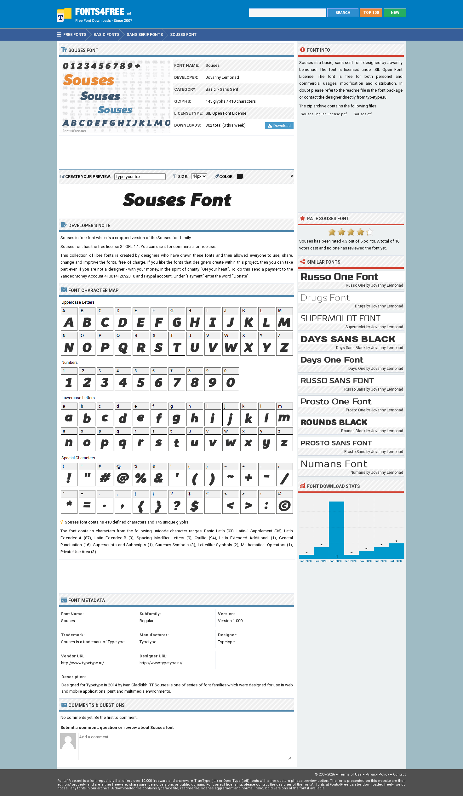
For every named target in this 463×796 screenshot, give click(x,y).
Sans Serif (229, 89)
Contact (399, 774)
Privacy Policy (377, 774)
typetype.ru (376, 97)
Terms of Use (350, 774)
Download (282, 125)
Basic (211, 89)
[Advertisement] (176, 153)
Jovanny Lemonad (222, 77)
